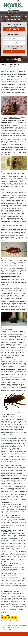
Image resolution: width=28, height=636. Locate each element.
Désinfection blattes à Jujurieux (11, 627)
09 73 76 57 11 (14, 29)
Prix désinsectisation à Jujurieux (11, 623)
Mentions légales (10, 634)
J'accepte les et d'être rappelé (14, 47)
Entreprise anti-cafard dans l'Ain (9, 621)
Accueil (3, 634)
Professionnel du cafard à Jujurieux (12, 629)
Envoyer (14, 52)
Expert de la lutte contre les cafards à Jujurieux (15, 625)
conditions (16, 46)
